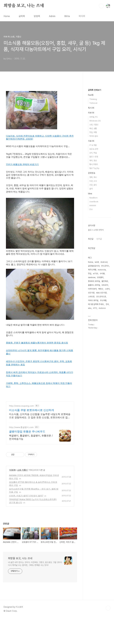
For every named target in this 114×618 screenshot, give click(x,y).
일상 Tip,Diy (94, 168)
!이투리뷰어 (92, 289)
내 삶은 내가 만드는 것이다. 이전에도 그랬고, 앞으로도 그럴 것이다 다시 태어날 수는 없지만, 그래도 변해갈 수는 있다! (35, 563)
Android (103, 262)
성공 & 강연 (93, 149)
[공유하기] (17, 454)
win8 (97, 262)
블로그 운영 (93, 157)
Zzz (91, 209)
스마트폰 (91, 296)
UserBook (93, 201)
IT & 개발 (93, 145)
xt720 (95, 273)
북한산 (100, 289)
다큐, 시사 (93, 181)
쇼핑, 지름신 (22, 470)
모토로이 (105, 285)
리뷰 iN (12, 470)
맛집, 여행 (93, 132)
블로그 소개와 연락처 (96, 230)
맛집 (89, 273)
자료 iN (91, 141)
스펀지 (107, 289)
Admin (52, 16)
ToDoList (93, 103)
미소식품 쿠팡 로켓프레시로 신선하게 (31, 410)
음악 (91, 189)
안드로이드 (105, 266)
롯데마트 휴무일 (94, 281)
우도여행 (103, 300)
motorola (102, 270)
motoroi (102, 308)
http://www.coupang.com (21, 406)
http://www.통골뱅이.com (21, 427)
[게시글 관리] (21, 454)
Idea (90, 193)
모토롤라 (100, 277)
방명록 (37, 16)
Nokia (90, 262)
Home (7, 16)
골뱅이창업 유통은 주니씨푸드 (27, 431)
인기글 (99, 239)
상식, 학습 (93, 153)
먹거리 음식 (93, 136)
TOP (108, 608)
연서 (107, 304)
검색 (101, 6)
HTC (95, 308)
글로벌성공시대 (93, 266)
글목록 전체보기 (94, 90)
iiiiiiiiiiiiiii (92, 205)
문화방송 (91, 173)
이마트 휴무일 (93, 300)
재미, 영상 (93, 160)
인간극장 (91, 293)
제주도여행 (92, 270)
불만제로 (105, 281)
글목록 (22, 16)
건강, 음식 (93, 185)
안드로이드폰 (101, 296)
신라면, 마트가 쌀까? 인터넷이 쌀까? (26, 495)
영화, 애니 (93, 177)
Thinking (93, 99)
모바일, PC (93, 117)
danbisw (91, 277)
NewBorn (93, 198)
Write (67, 16)
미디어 (82, 16)
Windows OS (95, 121)
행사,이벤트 (93, 164)
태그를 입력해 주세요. (96, 304)
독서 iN (91, 108)
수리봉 (102, 273)
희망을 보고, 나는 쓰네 (24, 6)
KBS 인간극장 (101, 293)
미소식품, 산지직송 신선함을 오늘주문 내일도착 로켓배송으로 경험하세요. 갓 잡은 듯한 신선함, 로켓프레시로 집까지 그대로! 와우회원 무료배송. (39, 416)
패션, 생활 (93, 128)
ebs (89, 308)
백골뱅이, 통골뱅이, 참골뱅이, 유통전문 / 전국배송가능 (31, 437)
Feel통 (91, 95)
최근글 (90, 239)
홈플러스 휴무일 (94, 285)
